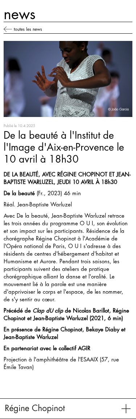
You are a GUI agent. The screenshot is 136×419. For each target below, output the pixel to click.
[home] (35, 408)
